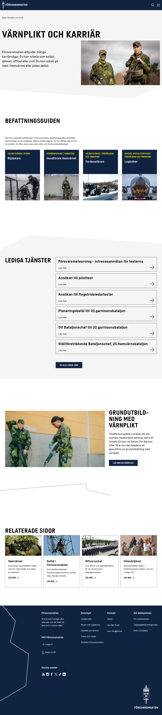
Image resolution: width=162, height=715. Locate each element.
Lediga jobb (86, 619)
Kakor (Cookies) (141, 631)
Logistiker (131, 161)
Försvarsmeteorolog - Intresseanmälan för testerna (100, 262)
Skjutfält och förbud (90, 631)
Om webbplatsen (141, 619)
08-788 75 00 (113, 625)
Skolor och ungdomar (90, 625)
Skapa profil (50, 652)
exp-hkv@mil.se (114, 631)
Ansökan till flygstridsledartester (85, 295)
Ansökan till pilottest (75, 278)
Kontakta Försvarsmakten (92, 642)
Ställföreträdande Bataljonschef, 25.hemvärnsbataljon (103, 344)
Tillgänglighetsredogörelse (146, 625)
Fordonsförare (95, 161)
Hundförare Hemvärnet (61, 158)
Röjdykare (14, 158)
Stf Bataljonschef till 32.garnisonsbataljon (93, 327)
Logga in (49, 644)
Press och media (88, 637)
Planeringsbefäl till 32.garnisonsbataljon (91, 311)
